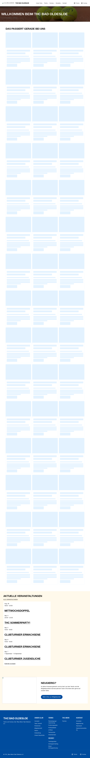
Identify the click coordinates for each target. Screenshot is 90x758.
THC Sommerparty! (17, 622)
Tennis (50, 717)
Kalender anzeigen (10, 663)
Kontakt (79, 717)
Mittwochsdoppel (17, 610)
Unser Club (38, 717)
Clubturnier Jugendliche (22, 658)
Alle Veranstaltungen (10, 599)
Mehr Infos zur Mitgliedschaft (52, 697)
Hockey (51, 738)
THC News (65, 717)
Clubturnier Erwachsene (22, 634)
